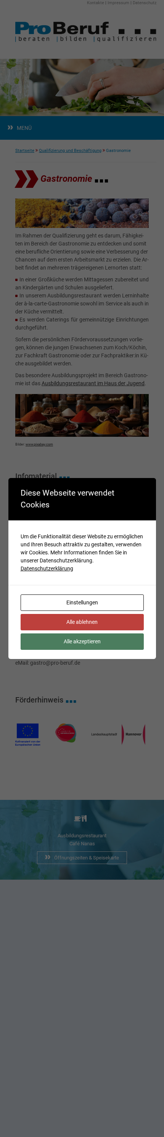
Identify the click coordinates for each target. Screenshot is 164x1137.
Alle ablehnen (82, 622)
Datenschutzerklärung (47, 568)
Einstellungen (82, 602)
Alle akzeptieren (82, 641)
